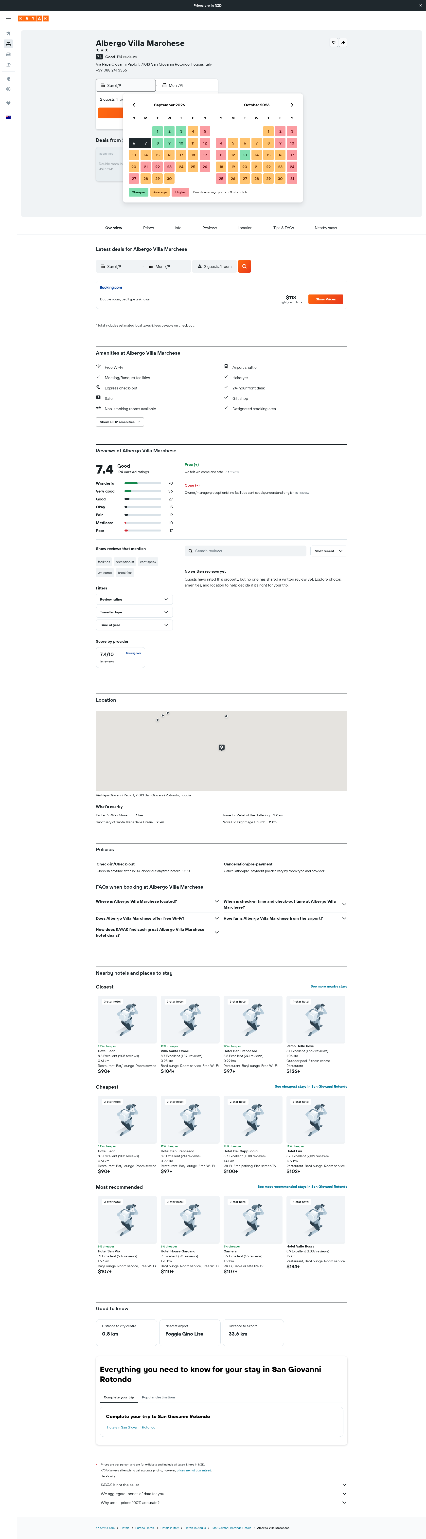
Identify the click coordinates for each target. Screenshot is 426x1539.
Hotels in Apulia (195, 1528)
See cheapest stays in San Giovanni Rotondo (311, 1086)
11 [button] (193, 143)
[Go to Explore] (8, 79)
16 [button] (169, 154)
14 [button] (146, 154)
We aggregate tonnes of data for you (132, 1493)
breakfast (125, 572)
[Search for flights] (8, 33)
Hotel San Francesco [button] (240, 1051)
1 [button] (157, 131)
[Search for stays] (8, 44)
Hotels (125, 1528)
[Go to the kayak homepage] (33, 18)
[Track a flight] (8, 89)
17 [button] (181, 154)
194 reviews (127, 56)
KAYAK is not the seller (120, 1484)
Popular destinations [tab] (159, 1397)
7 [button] (146, 143)
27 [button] (134, 178)
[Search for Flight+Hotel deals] (8, 65)
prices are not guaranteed (194, 1470)
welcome (105, 572)
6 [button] (134, 143)
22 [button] (157, 166)
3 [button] (181, 131)
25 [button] (193, 166)
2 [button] (169, 131)
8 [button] (158, 143)
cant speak (148, 562)
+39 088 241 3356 (111, 70)
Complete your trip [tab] (119, 1397)
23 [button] (169, 166)
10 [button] (181, 143)
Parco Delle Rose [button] (300, 1046)
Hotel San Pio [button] (109, 1251)
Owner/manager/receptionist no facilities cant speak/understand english (247, 492)
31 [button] (292, 178)
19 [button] (205, 154)
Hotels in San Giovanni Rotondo (131, 1427)
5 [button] (205, 131)
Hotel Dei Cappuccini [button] (241, 1151)
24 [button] (181, 166)
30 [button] (169, 178)
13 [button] (134, 154)
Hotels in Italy (169, 1528)
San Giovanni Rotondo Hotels (231, 1528)
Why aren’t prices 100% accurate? (130, 1502)
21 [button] (146, 166)
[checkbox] (120, 657)
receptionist (125, 562)
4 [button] (193, 131)
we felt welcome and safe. (212, 472)
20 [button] (133, 166)
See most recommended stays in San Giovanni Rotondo (302, 1186)
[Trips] (8, 103)
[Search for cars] (8, 54)
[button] (420, 5)
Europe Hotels (145, 1528)
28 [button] (145, 178)
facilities (104, 562)
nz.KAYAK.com (105, 1528)
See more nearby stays (329, 986)
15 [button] (158, 154)
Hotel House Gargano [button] (178, 1251)
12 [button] (205, 143)
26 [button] (205, 166)
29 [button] (157, 178)
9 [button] (169, 143)
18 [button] (193, 154)
